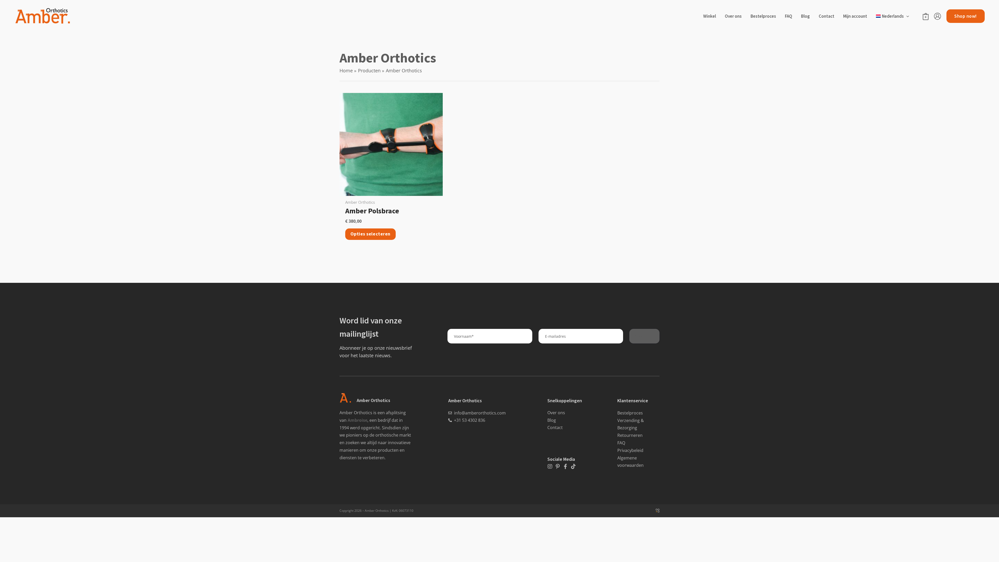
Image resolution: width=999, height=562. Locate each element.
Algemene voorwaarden (630, 461)
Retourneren (630, 435)
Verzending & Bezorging (630, 424)
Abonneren (644, 336)
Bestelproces (630, 413)
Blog (551, 420)
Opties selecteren (370, 234)
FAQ (621, 443)
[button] (906, 16)
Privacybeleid (630, 450)
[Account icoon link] (937, 16)
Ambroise (357, 420)
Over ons (556, 413)
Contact (555, 427)
